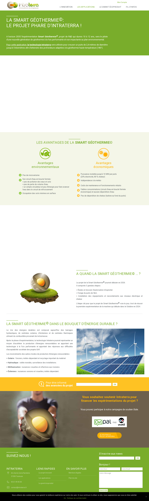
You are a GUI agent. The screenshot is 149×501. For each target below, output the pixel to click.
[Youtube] (138, 3)
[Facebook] (129, 3)
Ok (65, 498)
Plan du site (73, 478)
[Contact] (141, 3)
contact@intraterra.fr (19, 487)
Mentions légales (75, 473)
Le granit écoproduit (110, 7)
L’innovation (66, 7)
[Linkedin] (135, 3)
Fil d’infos (131, 7)
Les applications (86, 7)
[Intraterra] (22, 5)
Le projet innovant (45, 473)
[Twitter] (132, 3)
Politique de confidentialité (76, 498)
